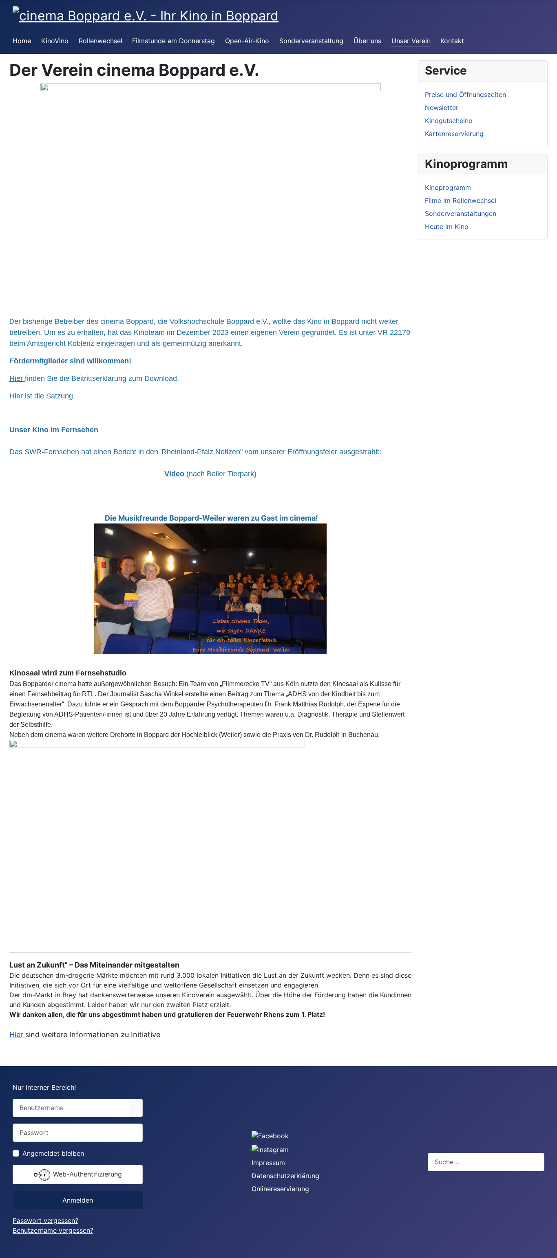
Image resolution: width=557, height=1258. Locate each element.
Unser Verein (411, 41)
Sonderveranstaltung (311, 41)
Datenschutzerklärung (285, 1176)
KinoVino (55, 41)
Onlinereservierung (280, 1189)
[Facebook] (270, 1135)
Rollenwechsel (100, 41)
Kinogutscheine (448, 121)
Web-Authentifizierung (86, 1174)
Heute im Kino (447, 226)
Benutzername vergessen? (53, 1230)
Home (22, 41)
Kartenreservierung (454, 134)
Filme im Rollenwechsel (460, 200)
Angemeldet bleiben (53, 1153)
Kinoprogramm (448, 187)
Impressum (268, 1163)
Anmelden (77, 1200)
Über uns (367, 41)
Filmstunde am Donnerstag (173, 41)
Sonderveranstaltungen (460, 213)
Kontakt (452, 41)
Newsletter (441, 107)
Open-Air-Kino (247, 41)
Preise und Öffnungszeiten (465, 94)
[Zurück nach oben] (546, 1247)
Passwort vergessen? (45, 1220)
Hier (17, 378)
